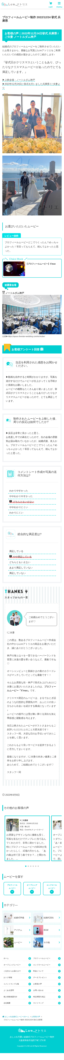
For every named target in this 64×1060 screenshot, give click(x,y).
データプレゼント (40, 977)
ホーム (6, 958)
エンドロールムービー (41, 965)
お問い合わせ (38, 990)
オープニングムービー (12, 965)
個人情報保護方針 (10, 997)
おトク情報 (8, 977)
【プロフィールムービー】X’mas (41, 263)
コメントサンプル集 (11, 984)
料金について (38, 971)
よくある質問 (9, 990)
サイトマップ (38, 1003)
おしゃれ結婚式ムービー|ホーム (16, 1017)
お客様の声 (37, 984)
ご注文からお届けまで (12, 971)
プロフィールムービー (41, 958)
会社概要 (7, 1003)
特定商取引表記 (39, 997)
